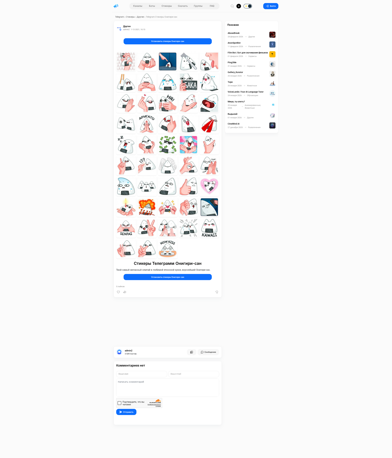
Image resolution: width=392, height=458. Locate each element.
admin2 (128, 350)
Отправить (128, 412)
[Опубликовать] (238, 6)
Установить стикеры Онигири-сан (167, 41)
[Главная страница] (116, 6)
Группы (198, 5)
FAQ (212, 5)
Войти (273, 6)
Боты (152, 5)
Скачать (183, 5)
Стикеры (167, 5)
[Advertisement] (168, 321)
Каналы (137, 5)
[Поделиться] (125, 292)
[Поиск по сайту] (232, 6)
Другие (140, 17)
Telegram (119, 17)
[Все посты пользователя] (191, 352)
